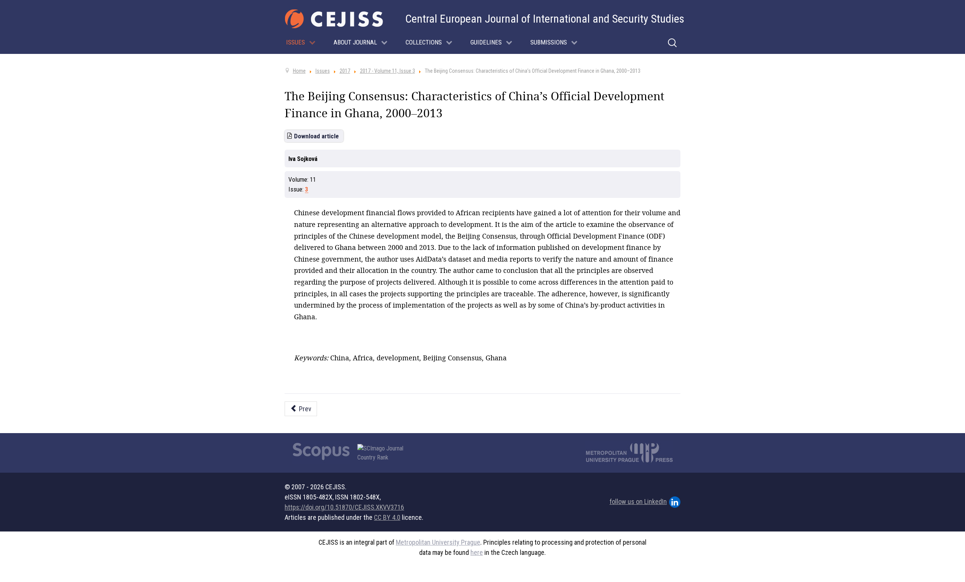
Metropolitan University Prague (438, 542)
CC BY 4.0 (387, 517)
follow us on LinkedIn (638, 501)
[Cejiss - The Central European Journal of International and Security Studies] (334, 18)
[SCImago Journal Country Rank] (384, 453)
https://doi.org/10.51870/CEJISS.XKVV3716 (344, 507)
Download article (316, 136)
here (476, 552)
